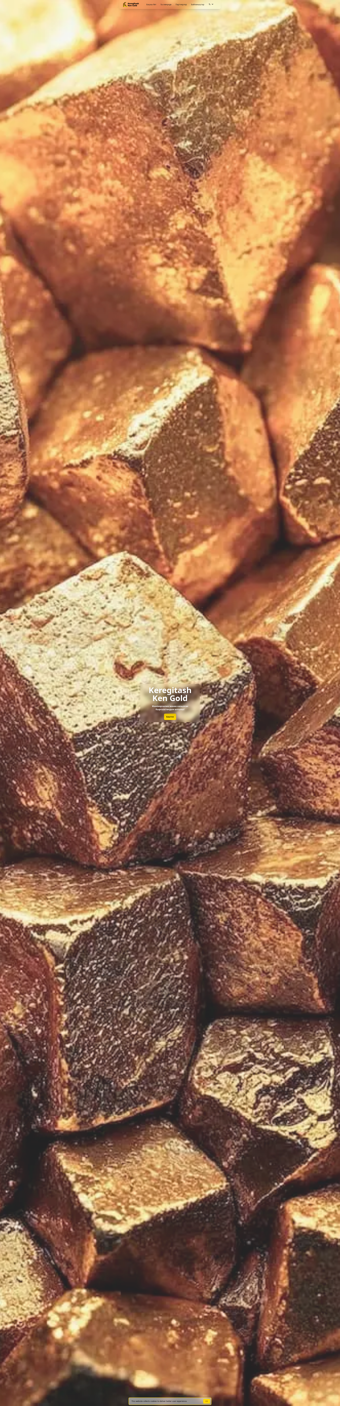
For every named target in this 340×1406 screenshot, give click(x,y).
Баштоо (170, 716)
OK (206, 1401)
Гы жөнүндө (166, 4)
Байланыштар (197, 4)
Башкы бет (151, 4)
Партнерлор (181, 4)
